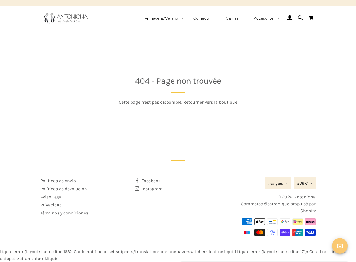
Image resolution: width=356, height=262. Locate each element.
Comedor (202, 18)
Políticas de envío (58, 180)
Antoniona (305, 196)
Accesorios (264, 18)
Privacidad (51, 205)
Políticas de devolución (63, 188)
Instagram (151, 188)
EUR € (302, 183)
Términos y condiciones (64, 213)
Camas (233, 18)
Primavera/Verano (162, 18)
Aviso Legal (51, 196)
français (275, 183)
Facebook (150, 180)
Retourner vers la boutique (210, 102)
